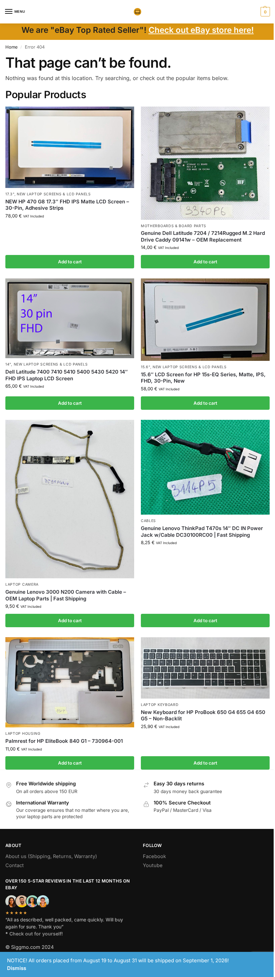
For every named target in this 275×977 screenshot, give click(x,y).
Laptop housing (23, 733)
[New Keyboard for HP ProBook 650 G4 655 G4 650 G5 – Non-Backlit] (205, 668)
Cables (148, 521)
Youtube (153, 865)
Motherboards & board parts (173, 226)
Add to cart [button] (70, 261)
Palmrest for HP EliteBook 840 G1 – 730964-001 (64, 741)
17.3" (9, 194)
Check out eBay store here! (201, 30)
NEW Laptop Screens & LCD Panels (54, 194)
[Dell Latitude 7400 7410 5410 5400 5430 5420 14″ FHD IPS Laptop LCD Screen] (69, 318)
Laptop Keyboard (160, 705)
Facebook (154, 856)
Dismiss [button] (16, 968)
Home (11, 47)
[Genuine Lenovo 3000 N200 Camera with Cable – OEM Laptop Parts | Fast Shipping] (69, 499)
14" (8, 364)
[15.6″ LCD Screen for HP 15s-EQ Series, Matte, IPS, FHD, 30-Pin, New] (205, 319)
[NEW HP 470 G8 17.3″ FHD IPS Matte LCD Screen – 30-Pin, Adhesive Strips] (69, 147)
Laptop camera (22, 584)
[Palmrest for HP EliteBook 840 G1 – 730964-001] (69, 682)
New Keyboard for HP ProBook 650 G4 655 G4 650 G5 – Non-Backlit (203, 715)
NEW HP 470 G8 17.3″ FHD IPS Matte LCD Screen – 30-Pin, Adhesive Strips (67, 204)
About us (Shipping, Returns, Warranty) (51, 856)
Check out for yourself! (36, 933)
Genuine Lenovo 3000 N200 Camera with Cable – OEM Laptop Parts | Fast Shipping (65, 595)
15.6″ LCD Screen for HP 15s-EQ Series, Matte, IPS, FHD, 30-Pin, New (203, 377)
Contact (14, 865)
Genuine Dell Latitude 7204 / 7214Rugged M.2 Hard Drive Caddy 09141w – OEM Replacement (203, 236)
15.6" (145, 367)
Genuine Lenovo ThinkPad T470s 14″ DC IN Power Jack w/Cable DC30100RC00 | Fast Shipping (202, 531)
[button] (264, 11)
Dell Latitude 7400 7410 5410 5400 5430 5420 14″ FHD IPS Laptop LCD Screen (66, 375)
